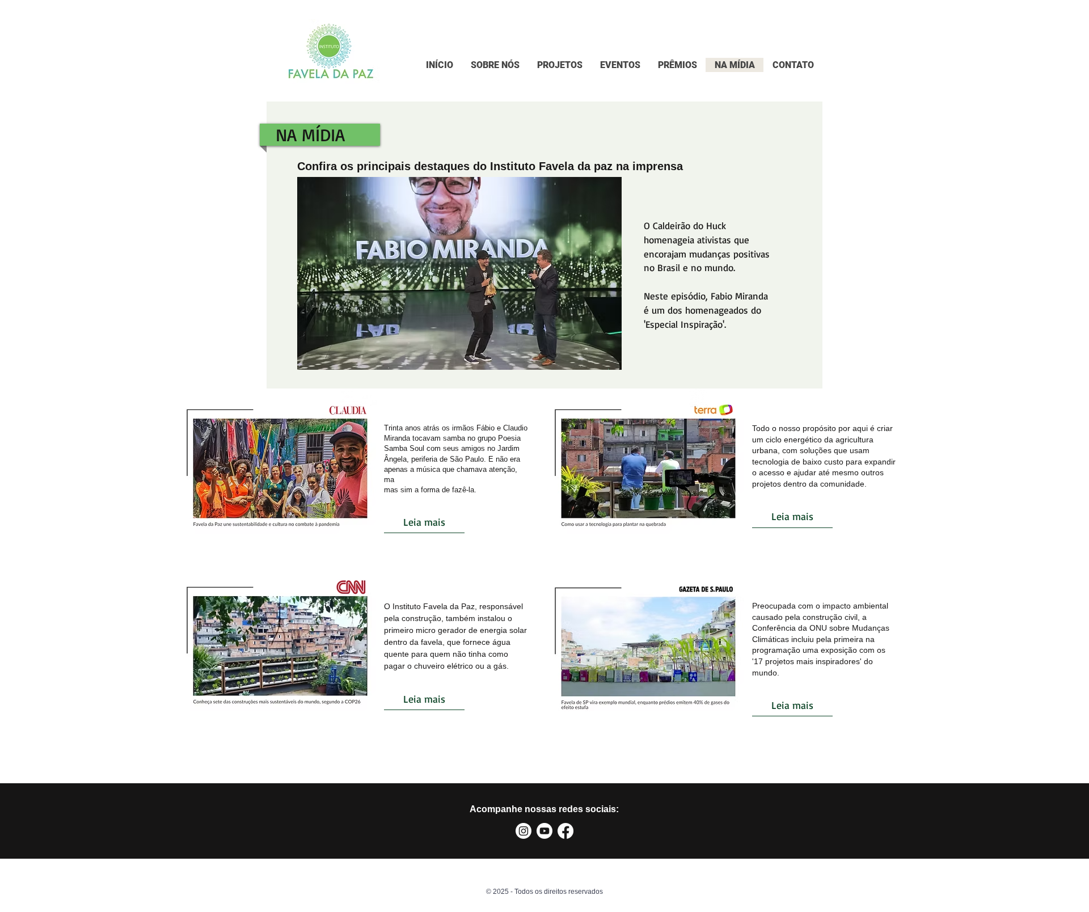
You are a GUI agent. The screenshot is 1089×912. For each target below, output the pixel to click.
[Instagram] (523, 831)
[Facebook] (565, 831)
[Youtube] (544, 831)
